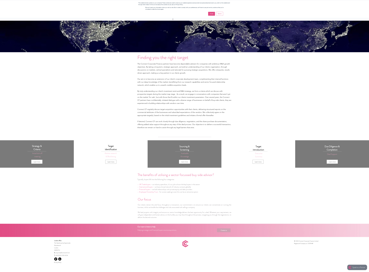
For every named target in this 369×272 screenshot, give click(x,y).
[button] (36, 162)
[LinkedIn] (59, 259)
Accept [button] (211, 13)
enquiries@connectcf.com (63, 253)
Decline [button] (219, 13)
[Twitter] (55, 259)
